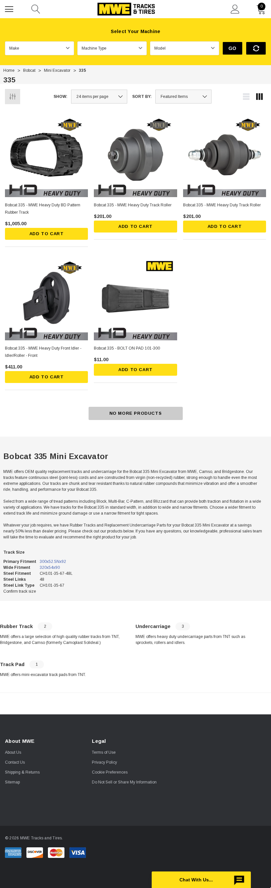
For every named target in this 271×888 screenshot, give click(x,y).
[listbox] (183, 97)
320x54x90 (50, 567)
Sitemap (12, 782)
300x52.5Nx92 (53, 561)
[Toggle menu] (10, 8)
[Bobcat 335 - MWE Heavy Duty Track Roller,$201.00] (135, 155)
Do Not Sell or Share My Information (124, 782)
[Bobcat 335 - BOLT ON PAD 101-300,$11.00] (135, 298)
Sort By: (142, 97)
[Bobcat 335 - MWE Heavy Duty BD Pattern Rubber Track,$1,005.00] (46, 155)
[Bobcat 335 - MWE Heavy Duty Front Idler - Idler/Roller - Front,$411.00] (46, 298)
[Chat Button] (201, 879)
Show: (60, 97)
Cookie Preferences (110, 772)
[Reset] (256, 48)
